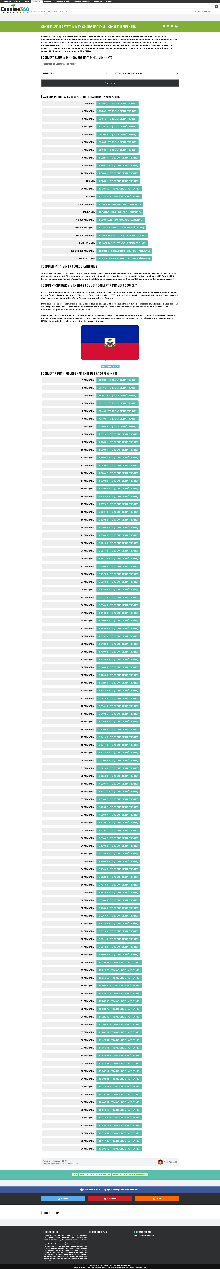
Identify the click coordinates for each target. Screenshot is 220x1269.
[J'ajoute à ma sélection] (168, 26)
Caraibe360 (37, 2)
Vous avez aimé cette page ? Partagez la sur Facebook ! (111, 1189)
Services (64, 11)
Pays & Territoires (38, 11)
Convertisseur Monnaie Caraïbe (95, 1175)
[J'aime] (164, 26)
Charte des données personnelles (122, 1267)
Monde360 (7, 2)
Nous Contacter (140, 1267)
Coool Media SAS (94, 1265)
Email (158, 1198)
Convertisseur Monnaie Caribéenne (130, 1175)
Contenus (53, 11)
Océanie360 (97, 2)
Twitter (64, 1198)
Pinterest (111, 1198)
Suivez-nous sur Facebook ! (144, 1235)
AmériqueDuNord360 (81, 2)
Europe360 (48, 2)
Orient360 (108, 2)
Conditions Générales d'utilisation (98, 1267)
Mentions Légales (80, 1267)
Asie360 (26, 2)
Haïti (75, 1175)
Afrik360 (17, 2)
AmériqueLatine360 (63, 2)
